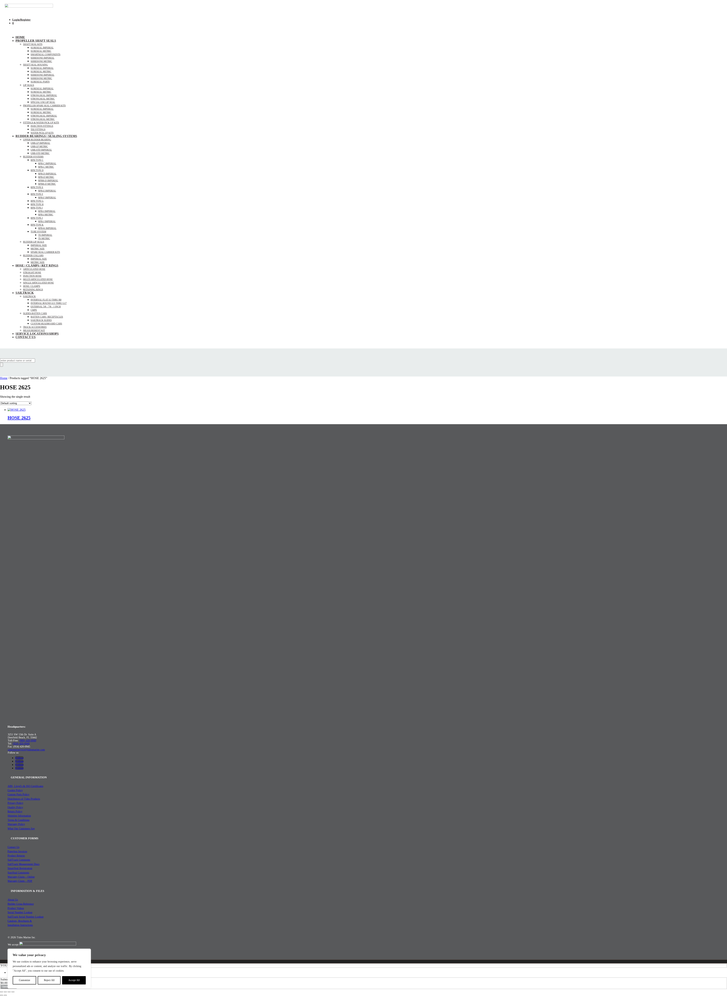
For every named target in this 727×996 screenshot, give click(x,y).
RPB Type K (37, 225)
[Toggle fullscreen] (5, 991)
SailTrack (25, 292)
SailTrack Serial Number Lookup (26, 916)
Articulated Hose (34, 269)
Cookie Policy (15, 790)
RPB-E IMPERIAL (47, 190)
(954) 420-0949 (21, 743)
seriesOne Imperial (42, 58)
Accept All (74, 980)
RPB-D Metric (46, 177)
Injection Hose (32, 276)
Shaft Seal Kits (32, 44)
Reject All (49, 980)
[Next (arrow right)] (5, 995)
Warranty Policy (16, 824)
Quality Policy (15, 807)
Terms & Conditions (18, 820)
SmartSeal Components (45, 54)
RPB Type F (37, 194)
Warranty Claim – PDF (20, 881)
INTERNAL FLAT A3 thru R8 (46, 299)
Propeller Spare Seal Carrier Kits (44, 105)
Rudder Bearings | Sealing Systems (46, 136)
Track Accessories (35, 327)
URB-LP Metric (39, 146)
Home (20, 37)
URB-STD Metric (40, 153)
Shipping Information (19, 815)
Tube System (38, 231)
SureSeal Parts (40, 81)
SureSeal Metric (41, 51)
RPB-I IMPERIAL (46, 211)
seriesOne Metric (41, 61)
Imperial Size (39, 245)
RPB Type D (37, 170)
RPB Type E (37, 187)
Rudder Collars (33, 255)
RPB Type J (37, 218)
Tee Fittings (38, 129)
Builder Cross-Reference (21, 903)
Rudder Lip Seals (33, 242)
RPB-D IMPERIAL (47, 173)
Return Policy (15, 811)
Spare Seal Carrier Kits (45, 252)
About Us (13, 899)
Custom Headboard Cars (46, 323)
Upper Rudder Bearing (37, 139)
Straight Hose (32, 272)
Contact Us (26, 337)
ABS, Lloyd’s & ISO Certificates (25, 786)
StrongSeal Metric (43, 98)
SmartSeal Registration (20, 868)
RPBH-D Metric (47, 184)
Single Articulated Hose (38, 282)
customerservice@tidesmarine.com (26, 749)
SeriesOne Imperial (42, 75)
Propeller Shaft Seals (36, 40)
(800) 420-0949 (27, 740)
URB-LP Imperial (40, 143)
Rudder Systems (33, 156)
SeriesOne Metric (41, 78)
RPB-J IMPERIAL (47, 221)
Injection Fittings (42, 126)
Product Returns (16, 855)
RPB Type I (37, 208)
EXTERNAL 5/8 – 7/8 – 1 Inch (46, 306)
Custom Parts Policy (18, 794)
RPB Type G (37, 201)
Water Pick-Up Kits (42, 133)
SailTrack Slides (41, 320)
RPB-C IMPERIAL (47, 163)
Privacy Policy (15, 803)
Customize (24, 980)
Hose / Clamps (31, 286)
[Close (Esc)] (12, 991)
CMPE (34, 310)
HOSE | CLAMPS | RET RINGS (37, 265)
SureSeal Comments (18, 872)
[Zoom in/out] (1, 991)
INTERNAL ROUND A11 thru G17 (49, 303)
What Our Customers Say (21, 828)
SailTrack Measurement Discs (23, 864)
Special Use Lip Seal (43, 102)
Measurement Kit (34, 330)
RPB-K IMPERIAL (47, 228)
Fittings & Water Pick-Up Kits (41, 122)
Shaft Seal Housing (35, 64)
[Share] (9, 991)
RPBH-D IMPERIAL (48, 180)
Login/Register (21, 19)
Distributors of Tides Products (24, 798)
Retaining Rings (33, 289)
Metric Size (37, 248)
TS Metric (44, 238)
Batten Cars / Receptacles (47, 317)
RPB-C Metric (46, 167)
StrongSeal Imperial (44, 95)
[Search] (1, 365)
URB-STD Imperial (41, 150)
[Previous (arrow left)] (1, 995)
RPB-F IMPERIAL (47, 197)
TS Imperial (45, 235)
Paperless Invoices (17, 851)
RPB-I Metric (45, 214)
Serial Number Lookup (20, 912)
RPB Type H (37, 204)
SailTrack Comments (19, 859)
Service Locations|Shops (37, 333)
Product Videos (16, 908)
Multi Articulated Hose (38, 279)
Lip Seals (28, 85)
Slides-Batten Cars (35, 313)
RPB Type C (37, 160)
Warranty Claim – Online (21, 876)
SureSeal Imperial (42, 47)
